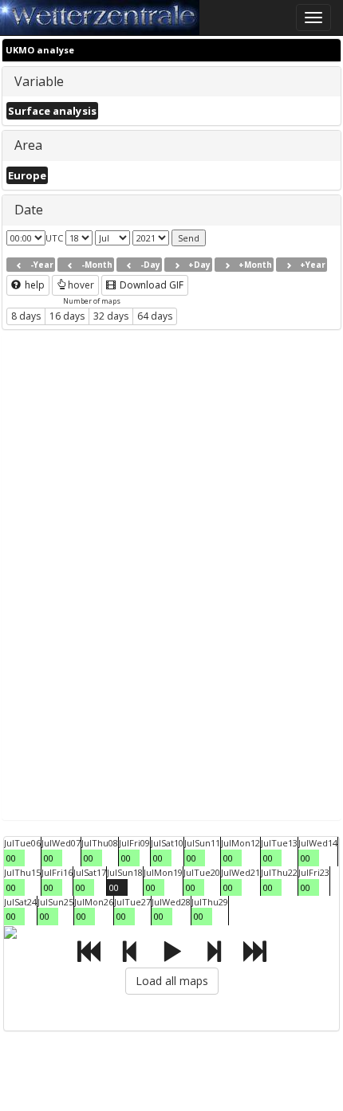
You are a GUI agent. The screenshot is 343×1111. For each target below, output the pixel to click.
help (33, 285)
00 (11, 858)
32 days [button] (110, 316)
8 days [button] (26, 316)
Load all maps (172, 980)
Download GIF (150, 285)
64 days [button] (154, 316)
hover (81, 285)
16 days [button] (67, 316)
